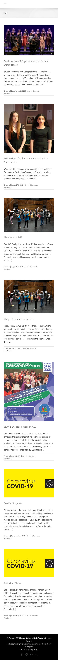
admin (8, 91)
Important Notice (13, 582)
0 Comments (36, 91)
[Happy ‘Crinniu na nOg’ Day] (29, 296)
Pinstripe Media (33, 649)
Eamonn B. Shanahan (31, 644)
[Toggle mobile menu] (5, 4)
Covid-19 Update (13, 503)
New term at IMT (13, 237)
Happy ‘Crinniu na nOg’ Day (19, 319)
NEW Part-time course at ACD (20, 426)
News (28, 91)
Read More (7, 93)
